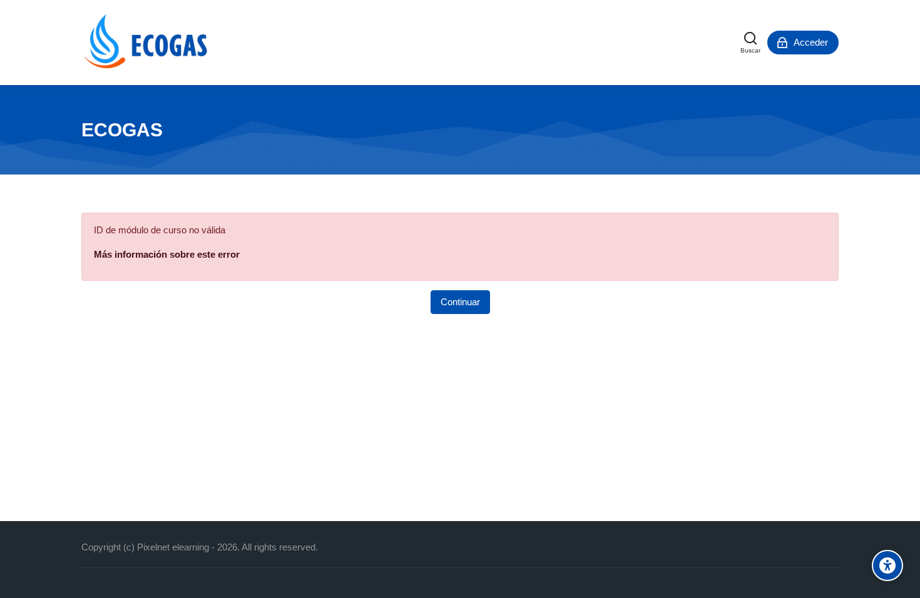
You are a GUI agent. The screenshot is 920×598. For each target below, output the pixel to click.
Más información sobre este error (167, 254)
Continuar (460, 301)
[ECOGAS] (148, 43)
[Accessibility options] (887, 565)
